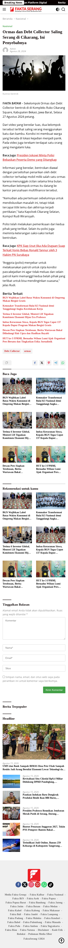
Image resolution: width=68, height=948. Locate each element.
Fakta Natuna (27, 930)
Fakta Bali (15, 914)
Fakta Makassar (51, 910)
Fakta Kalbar (37, 894)
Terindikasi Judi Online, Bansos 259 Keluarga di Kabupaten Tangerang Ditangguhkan (42, 844)
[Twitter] (25, 885)
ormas (27, 351)
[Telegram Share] (55, 362)
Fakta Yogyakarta (50, 926)
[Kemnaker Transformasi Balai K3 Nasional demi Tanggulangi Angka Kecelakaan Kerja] (50, 386)
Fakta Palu (14, 926)
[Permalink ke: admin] (5, 49)
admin (13, 48)
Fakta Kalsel (14, 910)
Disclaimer (43, 930)
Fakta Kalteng (32, 910)
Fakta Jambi (31, 914)
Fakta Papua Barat (16, 902)
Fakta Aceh (33, 898)
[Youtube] (37, 885)
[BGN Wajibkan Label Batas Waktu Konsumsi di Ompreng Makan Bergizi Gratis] (17, 386)
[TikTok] (50, 885)
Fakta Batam (33, 906)
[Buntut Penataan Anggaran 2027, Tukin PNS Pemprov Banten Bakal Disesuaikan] (11, 829)
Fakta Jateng (55, 902)
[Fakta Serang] (25, 9)
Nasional (7, 26)
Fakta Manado (53, 922)
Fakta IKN (18, 898)
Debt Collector (12, 351)
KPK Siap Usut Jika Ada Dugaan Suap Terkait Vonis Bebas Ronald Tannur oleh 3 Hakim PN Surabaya (34, 250)
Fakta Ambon (30, 926)
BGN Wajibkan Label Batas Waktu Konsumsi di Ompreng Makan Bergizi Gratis (34, 299)
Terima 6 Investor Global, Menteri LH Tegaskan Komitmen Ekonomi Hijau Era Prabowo (28, 316)
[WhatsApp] (44, 885)
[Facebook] (18, 885)
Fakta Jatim (16, 906)
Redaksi (21, 934)
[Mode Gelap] (58, 9)
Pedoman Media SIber (40, 934)
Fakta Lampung (49, 914)
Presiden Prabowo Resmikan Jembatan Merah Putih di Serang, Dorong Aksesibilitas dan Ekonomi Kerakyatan (43, 812)
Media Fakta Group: (16, 894)
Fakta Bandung (37, 902)
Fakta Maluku (33, 918)
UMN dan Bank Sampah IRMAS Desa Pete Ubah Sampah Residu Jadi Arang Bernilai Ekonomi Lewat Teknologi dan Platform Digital (33, 768)
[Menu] (5, 9)
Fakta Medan (50, 906)
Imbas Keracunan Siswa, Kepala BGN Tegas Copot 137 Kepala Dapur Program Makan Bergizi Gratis (32, 324)
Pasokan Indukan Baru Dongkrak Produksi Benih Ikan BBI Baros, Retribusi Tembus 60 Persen (41, 796)
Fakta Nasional (55, 894)
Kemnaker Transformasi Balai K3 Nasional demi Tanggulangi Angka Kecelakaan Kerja (28, 307)
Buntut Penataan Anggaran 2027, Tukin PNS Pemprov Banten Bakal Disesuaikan (44, 828)
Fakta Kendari (52, 918)
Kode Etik (57, 930)
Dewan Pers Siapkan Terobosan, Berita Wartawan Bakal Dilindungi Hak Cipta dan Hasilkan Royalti (32, 332)
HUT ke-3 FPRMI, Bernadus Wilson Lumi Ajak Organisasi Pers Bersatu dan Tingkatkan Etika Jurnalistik (34, 340)
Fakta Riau (11, 930)
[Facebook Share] (34, 362)
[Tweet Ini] (41, 362)
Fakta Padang (15, 918)
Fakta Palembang (32, 922)
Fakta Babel (13, 922)
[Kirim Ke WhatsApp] (62, 362)
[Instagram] (31, 885)
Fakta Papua (49, 898)
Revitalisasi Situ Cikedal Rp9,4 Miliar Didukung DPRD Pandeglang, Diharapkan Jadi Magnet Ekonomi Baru (43, 780)
